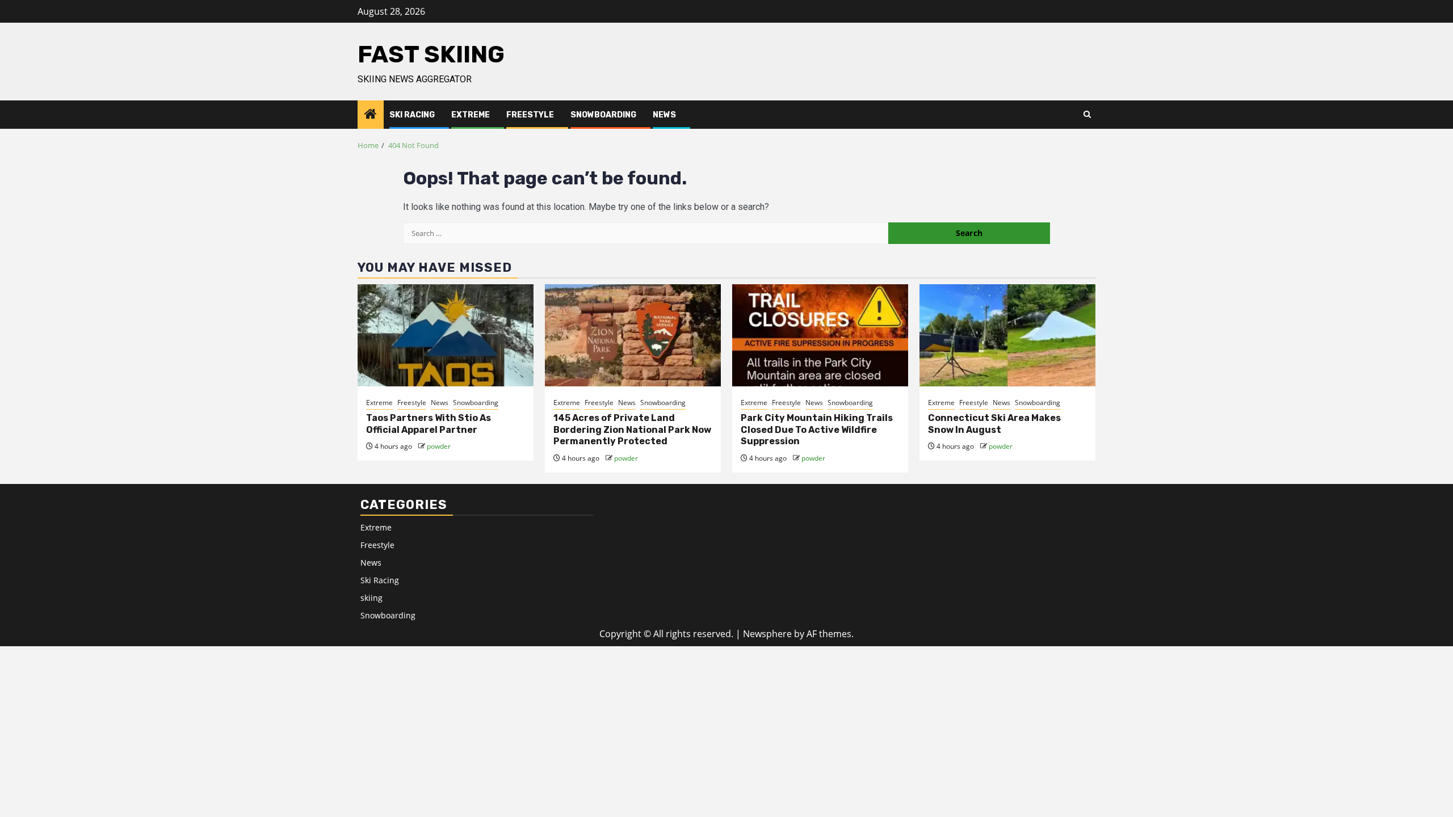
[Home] (370, 114)
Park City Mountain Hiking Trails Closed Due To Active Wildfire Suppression (817, 429)
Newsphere (767, 634)
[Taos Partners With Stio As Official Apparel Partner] (446, 335)
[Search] (1087, 114)
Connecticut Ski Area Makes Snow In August (994, 423)
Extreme (470, 115)
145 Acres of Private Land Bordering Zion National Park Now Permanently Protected (632, 429)
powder (439, 446)
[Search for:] (645, 233)
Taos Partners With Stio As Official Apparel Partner (428, 423)
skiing (371, 597)
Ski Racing (412, 115)
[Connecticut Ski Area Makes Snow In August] (1007, 335)
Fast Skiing (431, 54)
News (664, 115)
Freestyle (530, 115)
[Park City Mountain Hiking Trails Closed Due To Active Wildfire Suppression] (820, 335)
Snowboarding (603, 115)
